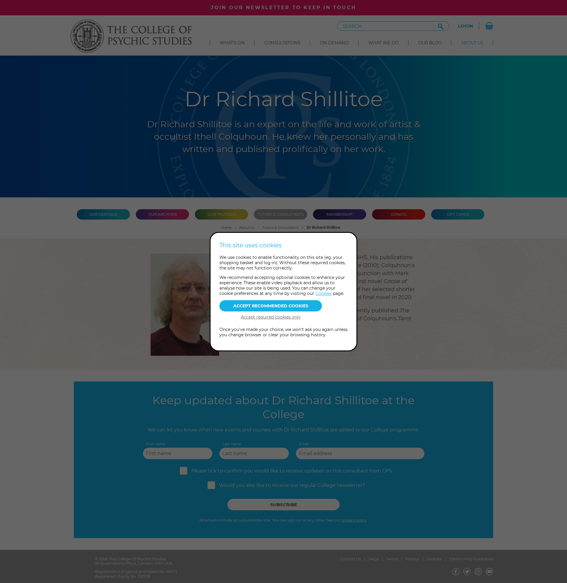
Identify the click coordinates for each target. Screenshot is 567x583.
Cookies (323, 293)
